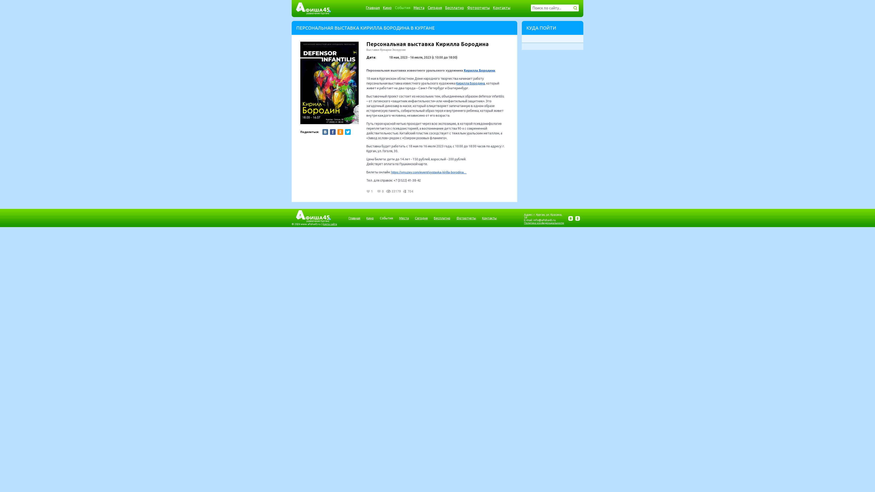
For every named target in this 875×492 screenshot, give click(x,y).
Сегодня (435, 8)
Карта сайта (330, 224)
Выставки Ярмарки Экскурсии (386, 49)
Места (419, 8)
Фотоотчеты (478, 8)
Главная (373, 8)
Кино (387, 8)
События (402, 8)
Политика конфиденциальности (544, 223)
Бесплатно (454, 8)
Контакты (501, 8)
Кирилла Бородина (479, 70)
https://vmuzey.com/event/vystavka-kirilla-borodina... (428, 172)
